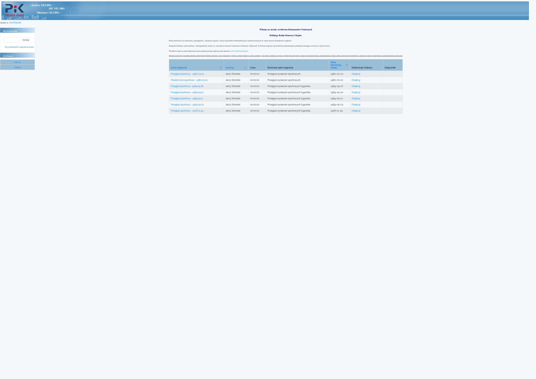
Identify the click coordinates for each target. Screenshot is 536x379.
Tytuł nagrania (179, 67)
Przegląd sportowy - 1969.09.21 (187, 92)
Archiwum (15, 22)
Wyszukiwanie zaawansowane (19, 47)
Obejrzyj (356, 74)
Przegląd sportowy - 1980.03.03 (187, 74)
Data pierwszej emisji (336, 65)
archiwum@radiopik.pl (239, 51)
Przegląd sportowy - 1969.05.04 (187, 104)
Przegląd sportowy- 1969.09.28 (187, 86)
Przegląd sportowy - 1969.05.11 (187, 98)
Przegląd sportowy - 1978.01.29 (187, 110)
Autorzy (230, 67)
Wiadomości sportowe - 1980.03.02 (189, 80)
